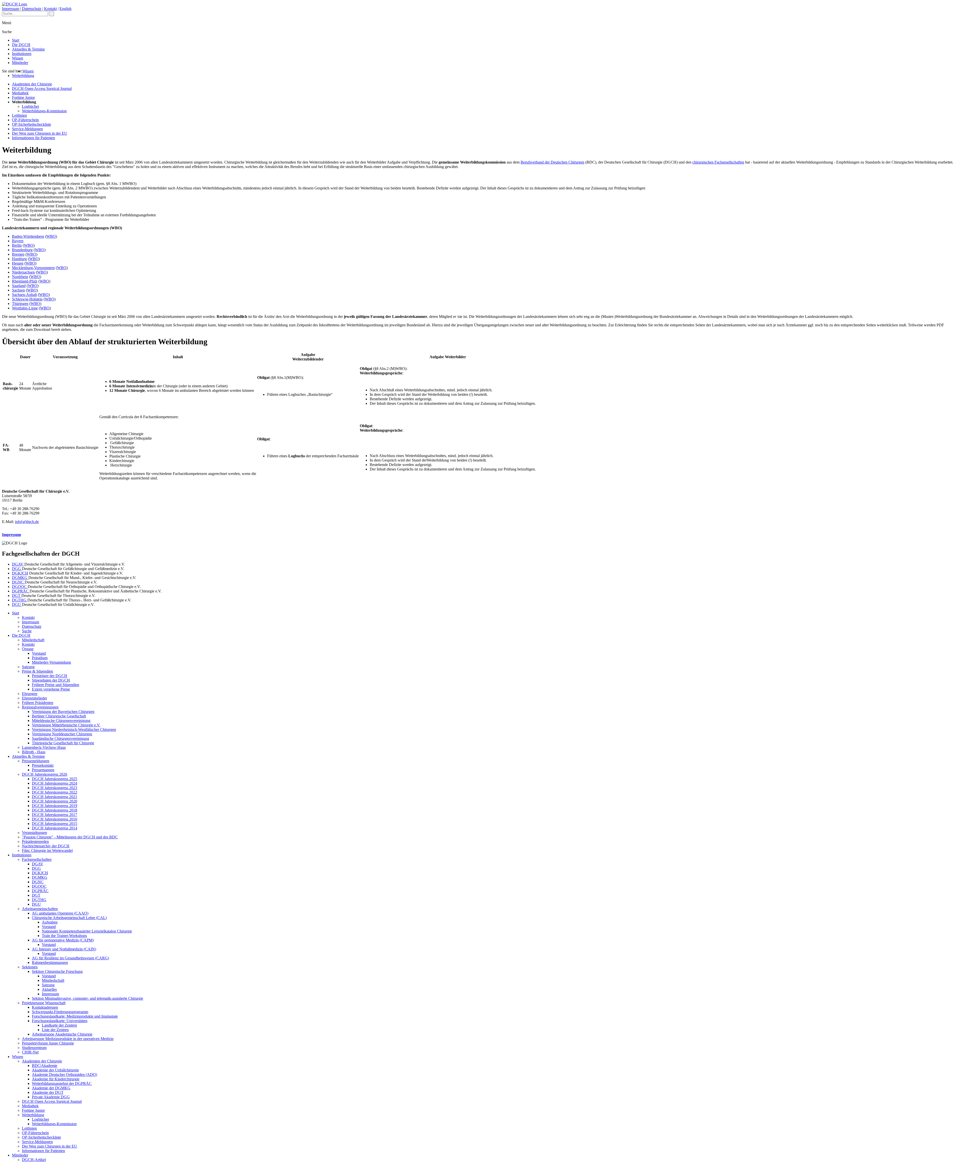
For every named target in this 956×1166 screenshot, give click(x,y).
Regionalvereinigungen (40, 707)
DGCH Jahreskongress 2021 (54, 797)
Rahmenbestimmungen (50, 962)
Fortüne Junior (23, 97)
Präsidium (40, 658)
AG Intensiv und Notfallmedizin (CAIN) (64, 949)
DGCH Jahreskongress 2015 (54, 823)
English (65, 8)
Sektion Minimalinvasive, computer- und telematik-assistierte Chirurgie (87, 998)
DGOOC (20, 586)
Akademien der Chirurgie (32, 84)
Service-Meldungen (27, 129)
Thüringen (20, 303)
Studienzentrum (34, 1048)
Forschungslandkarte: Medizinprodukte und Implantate (75, 1016)
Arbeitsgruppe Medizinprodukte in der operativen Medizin (68, 1039)
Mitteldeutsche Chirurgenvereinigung (61, 720)
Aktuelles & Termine (28, 49)
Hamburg (19, 259)
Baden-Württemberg (28, 236)
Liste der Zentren (55, 1030)
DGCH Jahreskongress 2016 (54, 819)
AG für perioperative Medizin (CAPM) (63, 940)
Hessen (17, 263)
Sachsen (18, 290)
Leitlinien (19, 115)
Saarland (19, 286)
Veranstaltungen (34, 832)
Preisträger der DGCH (49, 676)
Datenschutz (31, 8)
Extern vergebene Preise (51, 689)
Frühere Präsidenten (37, 702)
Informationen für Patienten (33, 138)
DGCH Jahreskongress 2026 (44, 774)
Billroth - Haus (33, 752)
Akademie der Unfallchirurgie (55, 1070)
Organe (28, 649)
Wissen (17, 58)
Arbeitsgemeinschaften (40, 909)
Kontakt (50, 8)
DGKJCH (20, 573)
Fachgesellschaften (37, 859)
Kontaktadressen (45, 1007)
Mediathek (20, 93)
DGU (17, 604)
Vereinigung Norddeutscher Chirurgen (62, 734)
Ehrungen (29, 694)
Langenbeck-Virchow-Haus (44, 747)
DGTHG (19, 600)
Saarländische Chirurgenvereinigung (60, 738)
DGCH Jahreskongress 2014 (54, 828)
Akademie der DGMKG (51, 1088)
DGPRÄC (21, 591)
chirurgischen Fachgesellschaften (718, 162)
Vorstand (39, 653)
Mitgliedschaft (33, 640)
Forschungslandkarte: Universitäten (59, 1021)
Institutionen (21, 54)
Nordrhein (20, 277)
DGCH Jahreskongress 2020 (54, 801)
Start (15, 40)
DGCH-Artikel (34, 1160)
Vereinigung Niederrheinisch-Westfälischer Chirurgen (74, 729)
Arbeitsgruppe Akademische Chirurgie (62, 1034)
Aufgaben (50, 922)
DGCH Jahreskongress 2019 (54, 806)
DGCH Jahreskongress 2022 (54, 792)
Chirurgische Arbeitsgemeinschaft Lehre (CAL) (69, 918)
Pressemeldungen (35, 761)
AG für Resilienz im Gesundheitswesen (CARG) (70, 958)
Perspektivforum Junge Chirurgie (48, 1043)
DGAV (18, 564)
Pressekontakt (43, 765)
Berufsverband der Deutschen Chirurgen (552, 162)
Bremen (18, 254)
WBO (51, 236)
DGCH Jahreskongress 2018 (54, 810)
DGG (17, 569)
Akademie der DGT (47, 1092)
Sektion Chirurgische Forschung (57, 971)
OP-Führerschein (25, 120)
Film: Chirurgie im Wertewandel (47, 850)
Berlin (17, 245)
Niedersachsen (23, 272)
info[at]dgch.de (27, 522)
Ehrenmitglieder (34, 698)
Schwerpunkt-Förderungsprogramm (60, 1012)
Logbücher (30, 106)
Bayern (17, 241)
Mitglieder (20, 62)
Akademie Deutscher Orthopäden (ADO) (64, 1074)
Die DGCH (21, 45)
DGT (16, 595)
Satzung (28, 667)
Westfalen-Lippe (25, 308)
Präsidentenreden (35, 841)
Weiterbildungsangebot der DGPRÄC (62, 1083)
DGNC (18, 582)
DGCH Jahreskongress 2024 (54, 783)
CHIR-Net (30, 1052)
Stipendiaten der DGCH (51, 680)
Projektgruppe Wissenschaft (43, 1003)
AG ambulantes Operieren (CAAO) (60, 913)
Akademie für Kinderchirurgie (55, 1079)
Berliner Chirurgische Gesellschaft (59, 716)
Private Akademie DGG (51, 1097)
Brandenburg (22, 250)
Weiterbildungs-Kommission (44, 111)
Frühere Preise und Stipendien (55, 685)
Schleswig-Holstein (27, 299)
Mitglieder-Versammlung (51, 662)
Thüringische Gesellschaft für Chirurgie (63, 743)
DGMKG (20, 578)
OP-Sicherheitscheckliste (31, 124)
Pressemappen (43, 770)
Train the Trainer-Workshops (64, 935)
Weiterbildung (23, 75)
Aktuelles (49, 989)
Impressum (10, 8)
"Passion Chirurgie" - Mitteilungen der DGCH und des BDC (70, 837)
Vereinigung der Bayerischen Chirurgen (63, 711)
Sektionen (30, 967)
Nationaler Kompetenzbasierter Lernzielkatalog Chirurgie (87, 931)
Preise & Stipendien (37, 671)
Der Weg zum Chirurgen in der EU (39, 133)
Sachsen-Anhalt (24, 294)
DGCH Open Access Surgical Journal (42, 88)
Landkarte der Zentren (59, 1025)
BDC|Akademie (44, 1065)
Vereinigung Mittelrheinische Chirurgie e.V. (66, 725)
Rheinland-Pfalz (24, 281)
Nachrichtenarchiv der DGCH (45, 846)
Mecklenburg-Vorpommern (33, 268)
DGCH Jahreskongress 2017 (54, 815)
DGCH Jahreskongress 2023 (54, 788)
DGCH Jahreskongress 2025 (54, 779)
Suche (27, 631)
